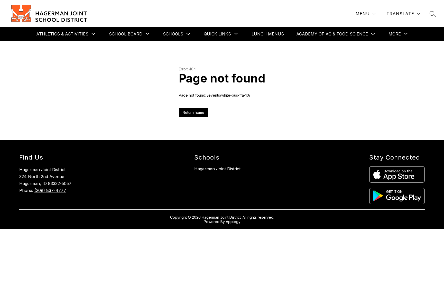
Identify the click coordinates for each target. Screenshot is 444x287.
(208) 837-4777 (50, 190)
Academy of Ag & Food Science (332, 33)
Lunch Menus (268, 33)
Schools (173, 33)
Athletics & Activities (62, 33)
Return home (193, 112)
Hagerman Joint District (217, 168)
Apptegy (233, 221)
